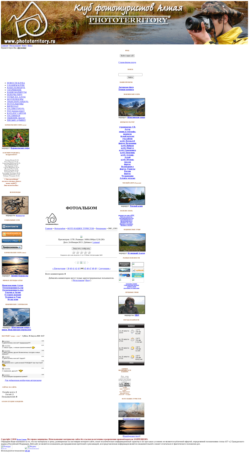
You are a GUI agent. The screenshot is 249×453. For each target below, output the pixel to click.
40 (71, 268)
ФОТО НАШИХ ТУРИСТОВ (80, 228)
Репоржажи (101, 228)
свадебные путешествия (131, 288)
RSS (30, 45)
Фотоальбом (59, 228)
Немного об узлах (126, 222)
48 (93, 268)
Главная (4, 45)
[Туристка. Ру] (124, 271)
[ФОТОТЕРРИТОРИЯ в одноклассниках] (12, 236)
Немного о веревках (126, 224)
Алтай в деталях (127, 178)
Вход (24, 45)
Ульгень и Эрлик (13, 292)
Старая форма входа (127, 62)
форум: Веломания (127, 143)
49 (96, 268)
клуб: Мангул (127, 148)
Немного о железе (126, 225)
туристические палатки (131, 285)
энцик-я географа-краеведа (127, 133)
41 (73, 268)
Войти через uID (127, 56)
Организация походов (126, 218)
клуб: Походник (127, 152)
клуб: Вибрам (127, 145)
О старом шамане (13, 295)
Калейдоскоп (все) (131, 419)
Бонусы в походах (126, 217)
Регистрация (15, 45)
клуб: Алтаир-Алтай (127, 156)
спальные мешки (131, 283)
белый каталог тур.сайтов (127, 137)
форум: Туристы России (127, 170)
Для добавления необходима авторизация (23, 380)
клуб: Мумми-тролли (127, 160)
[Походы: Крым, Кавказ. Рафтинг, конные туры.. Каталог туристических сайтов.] (6, 448)
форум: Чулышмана (127, 174)
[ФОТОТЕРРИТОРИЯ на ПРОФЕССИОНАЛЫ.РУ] (12, 248)
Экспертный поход (126, 221)
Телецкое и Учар (13, 297)
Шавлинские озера (136, 117)
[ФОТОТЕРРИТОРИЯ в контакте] (12, 228)
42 (76, 268)
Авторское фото (126, 87)
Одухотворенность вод (12, 290)
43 (79, 268)
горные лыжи (131, 286)
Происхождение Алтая (12, 285)
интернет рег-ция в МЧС (126, 215)
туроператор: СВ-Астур (127, 128)
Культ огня (13, 299)
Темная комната (126, 89)
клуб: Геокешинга (127, 150)
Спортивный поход (126, 219)
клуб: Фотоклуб (127, 141)
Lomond (96, 242)
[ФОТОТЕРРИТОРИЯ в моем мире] (12, 242)
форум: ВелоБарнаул (127, 165)
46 (88, 268)
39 (68, 268)
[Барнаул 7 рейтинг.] (26, 448)
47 (90, 268)
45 (85, 268)
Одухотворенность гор (12, 288)
